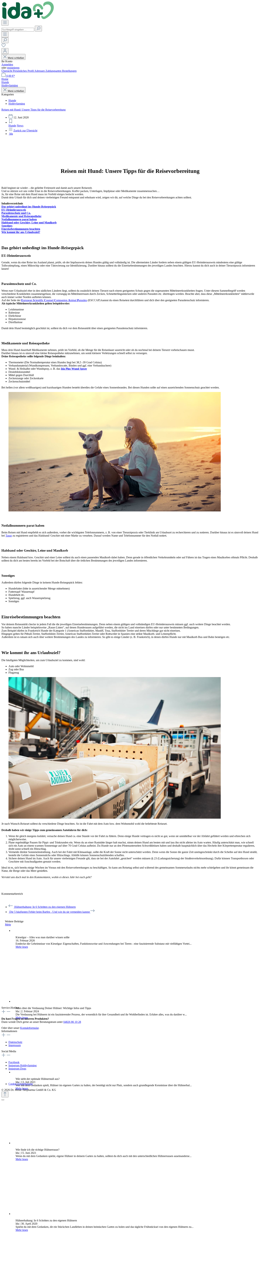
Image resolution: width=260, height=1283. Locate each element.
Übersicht (7, 70)
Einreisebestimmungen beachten (20, 228)
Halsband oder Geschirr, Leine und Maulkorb (29, 222)
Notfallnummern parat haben (19, 219)
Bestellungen (69, 70)
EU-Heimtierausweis (13, 209)
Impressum (14, 1045)
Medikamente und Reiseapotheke (21, 216)
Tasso (8, 535)
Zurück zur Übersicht (25, 130)
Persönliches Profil (23, 70)
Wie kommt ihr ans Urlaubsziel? (20, 232)
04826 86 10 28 (72, 1021)
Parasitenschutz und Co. (16, 212)
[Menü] (4, 23)
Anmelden (7, 64)
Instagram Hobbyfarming (22, 1065)
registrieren (13, 67)
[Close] (2, 1099)
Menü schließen (16, 58)
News (20, 125)
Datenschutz (15, 1042)
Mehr (8, 924)
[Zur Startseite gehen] (27, 18)
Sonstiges (6, 225)
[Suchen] (38, 28)
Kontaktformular (29, 1027)
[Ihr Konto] (4, 51)
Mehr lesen (22, 946)
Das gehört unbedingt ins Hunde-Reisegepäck (28, 206)
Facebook (13, 1062)
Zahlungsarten (53, 70)
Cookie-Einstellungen (20, 1083)
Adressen (39, 70)
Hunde (12, 125)
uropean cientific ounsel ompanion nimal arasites (54, 300)
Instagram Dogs (17, 1068)
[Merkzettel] (3, 46)
